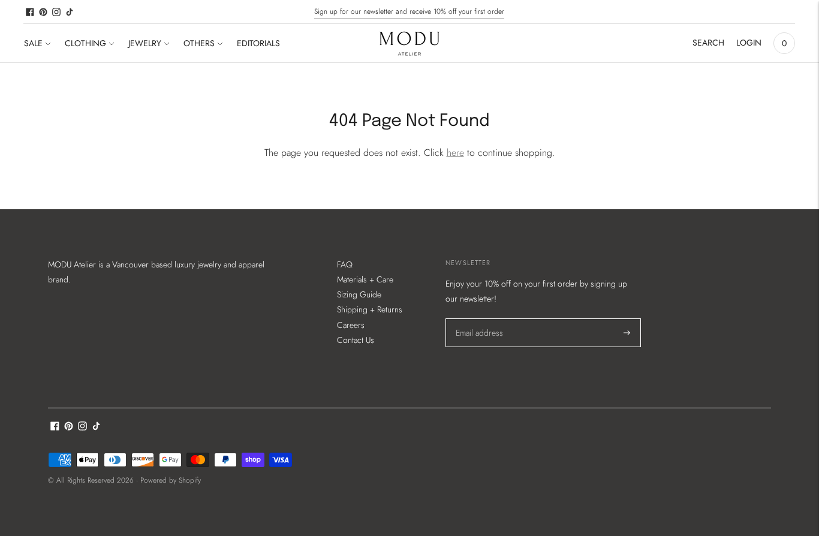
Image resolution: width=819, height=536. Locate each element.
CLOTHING (85, 43)
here (455, 152)
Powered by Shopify (170, 480)
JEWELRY (144, 43)
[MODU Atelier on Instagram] (56, 12)
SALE (33, 43)
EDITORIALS (258, 43)
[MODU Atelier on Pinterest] (43, 12)
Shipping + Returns (369, 309)
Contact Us (355, 340)
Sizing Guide (359, 294)
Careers (351, 325)
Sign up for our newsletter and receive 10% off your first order (409, 11)
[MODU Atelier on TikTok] (69, 12)
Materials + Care (365, 279)
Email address (478, 318)
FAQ (345, 264)
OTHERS (199, 43)
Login (748, 43)
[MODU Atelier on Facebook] (30, 12)
